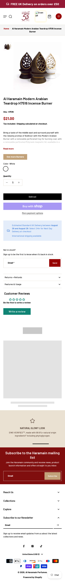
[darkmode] (59, 16)
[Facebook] (24, 546)
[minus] (7, 182)
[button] (32, 196)
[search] (10, 16)
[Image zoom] (38, 66)
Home (6, 28)
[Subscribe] (58, 525)
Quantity (7, 176)
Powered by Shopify (32, 577)
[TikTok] (41, 546)
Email (11, 262)
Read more (8, 148)
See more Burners (15, 156)
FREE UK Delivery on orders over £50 (35, 4)
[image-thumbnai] (7, 46)
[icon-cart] (49, 16)
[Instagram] (32, 546)
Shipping (20, 123)
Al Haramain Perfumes (36, 572)
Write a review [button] (17, 311)
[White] (5, 168)
